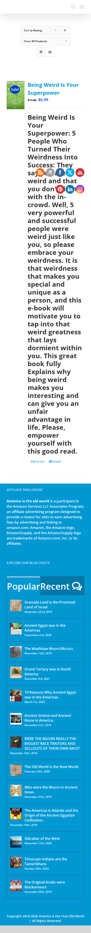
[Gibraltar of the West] (16, 842)
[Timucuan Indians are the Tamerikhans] (16, 862)
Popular (23, 586)
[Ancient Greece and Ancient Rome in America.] (16, 719)
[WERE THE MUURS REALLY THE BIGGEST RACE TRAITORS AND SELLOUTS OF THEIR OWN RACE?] (16, 742)
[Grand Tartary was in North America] (16, 672)
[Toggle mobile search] (73, 6)
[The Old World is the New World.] (16, 770)
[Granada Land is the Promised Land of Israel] (16, 605)
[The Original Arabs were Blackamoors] (16, 885)
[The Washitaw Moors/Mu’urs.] (16, 652)
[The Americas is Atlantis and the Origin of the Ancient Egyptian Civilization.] (16, 813)
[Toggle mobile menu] (82, 6)
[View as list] (50, 52)
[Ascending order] (65, 30)
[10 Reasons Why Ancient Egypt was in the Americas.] (16, 695)
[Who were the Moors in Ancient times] (16, 790)
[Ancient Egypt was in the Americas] (16, 628)
